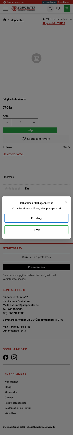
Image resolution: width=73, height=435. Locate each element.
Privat (36, 229)
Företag (36, 218)
